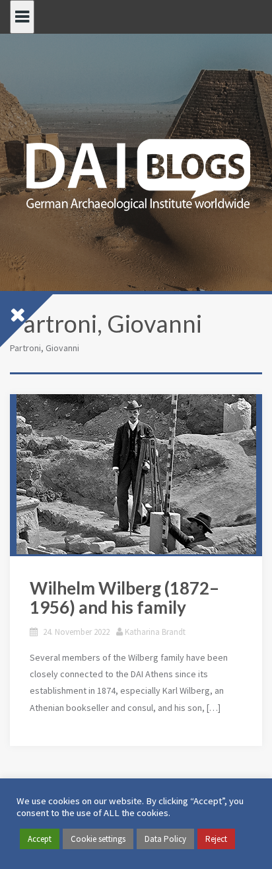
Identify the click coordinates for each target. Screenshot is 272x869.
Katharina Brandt (155, 632)
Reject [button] (216, 839)
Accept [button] (39, 839)
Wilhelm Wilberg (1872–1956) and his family (124, 597)
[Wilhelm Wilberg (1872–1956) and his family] (136, 474)
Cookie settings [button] (98, 839)
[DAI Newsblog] (136, 171)
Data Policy (165, 839)
